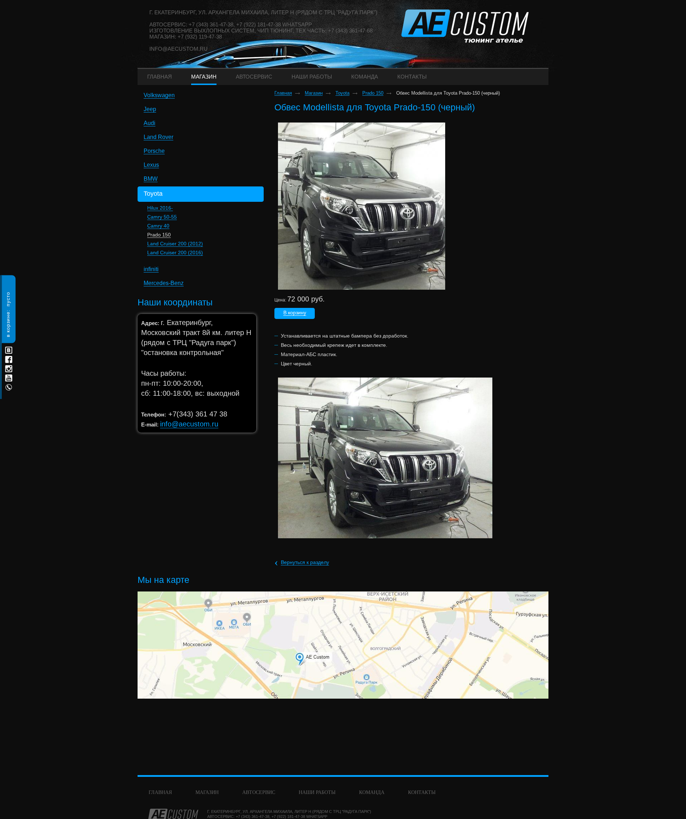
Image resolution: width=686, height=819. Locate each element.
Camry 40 (158, 226)
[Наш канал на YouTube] (9, 378)
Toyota (342, 93)
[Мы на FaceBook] (9, 359)
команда (371, 792)
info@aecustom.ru (178, 49)
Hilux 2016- (160, 208)
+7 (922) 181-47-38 (288, 816)
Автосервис (258, 792)
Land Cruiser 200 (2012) (175, 243)
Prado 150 (159, 235)
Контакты (422, 792)
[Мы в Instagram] (9, 369)
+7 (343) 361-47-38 (252, 816)
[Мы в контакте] (9, 350)
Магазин (314, 93)
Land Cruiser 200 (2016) (175, 252)
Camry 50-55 (162, 217)
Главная (283, 93)
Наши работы (317, 792)
